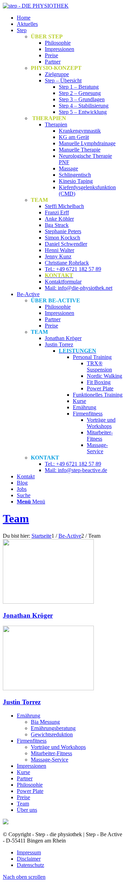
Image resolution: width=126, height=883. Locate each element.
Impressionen (31, 766)
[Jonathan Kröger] (48, 602)
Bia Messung (45, 722)
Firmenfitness (32, 741)
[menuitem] (70, 18)
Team (16, 518)
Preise (23, 797)
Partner (25, 778)
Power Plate (30, 791)
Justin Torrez (22, 702)
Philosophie (30, 785)
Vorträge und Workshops (58, 747)
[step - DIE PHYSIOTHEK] (36, 6)
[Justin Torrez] (48, 688)
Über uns (27, 810)
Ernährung (28, 716)
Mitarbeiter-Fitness (51, 753)
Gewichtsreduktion (52, 734)
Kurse (23, 772)
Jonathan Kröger (28, 615)
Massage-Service (49, 760)
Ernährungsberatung (53, 728)
